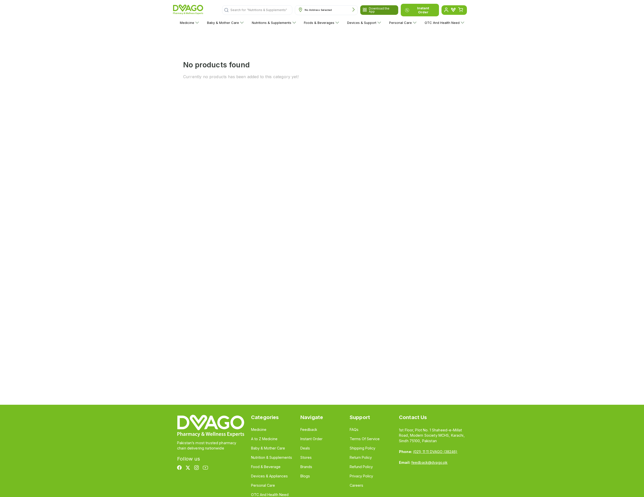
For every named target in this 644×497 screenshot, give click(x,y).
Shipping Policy (362, 448)
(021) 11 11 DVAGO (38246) (435, 451)
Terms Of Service (365, 439)
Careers (356, 485)
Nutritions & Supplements (271, 23)
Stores (306, 457)
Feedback (308, 429)
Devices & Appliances (269, 476)
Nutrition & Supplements (271, 457)
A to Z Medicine (264, 439)
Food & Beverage (265, 467)
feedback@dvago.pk (429, 462)
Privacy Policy (361, 476)
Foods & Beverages (319, 23)
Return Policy (361, 457)
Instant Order (423, 10)
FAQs (354, 429)
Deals (305, 448)
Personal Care (400, 23)
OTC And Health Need (442, 23)
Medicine (187, 23)
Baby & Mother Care (223, 23)
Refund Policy (361, 467)
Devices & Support (361, 23)
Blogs (305, 476)
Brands (306, 467)
